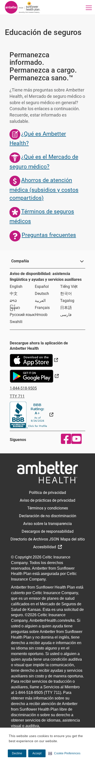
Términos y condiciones (47, 508)
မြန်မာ (15, 307)
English (16, 286)
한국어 (66, 293)
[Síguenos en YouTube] (75, 439)
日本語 (66, 307)
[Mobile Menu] (89, 7)
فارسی (66, 314)
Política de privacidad (47, 492)
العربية (40, 300)
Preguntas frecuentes (49, 235)
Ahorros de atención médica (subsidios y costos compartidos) (44, 189)
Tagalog (67, 300)
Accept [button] (36, 753)
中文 (14, 293)
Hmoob (41, 314)
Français (42, 307)
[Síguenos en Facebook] (65, 439)
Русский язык (22, 314)
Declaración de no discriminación (47, 516)
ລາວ (13, 300)
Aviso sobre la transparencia (47, 523)
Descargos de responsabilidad (48, 531)
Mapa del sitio (72, 539)
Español (42, 286)
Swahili (16, 321)
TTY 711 (17, 396)
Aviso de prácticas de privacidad (47, 500)
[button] (64, 753)
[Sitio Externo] (32, 414)
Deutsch (42, 293)
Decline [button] (17, 753)
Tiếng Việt (68, 286)
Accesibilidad (45, 547)
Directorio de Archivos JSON (34, 539)
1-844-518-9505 (23, 388)
